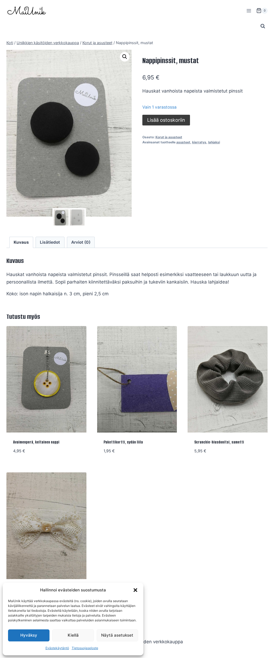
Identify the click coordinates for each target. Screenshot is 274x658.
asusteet (183, 142)
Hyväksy (28, 635)
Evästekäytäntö (57, 648)
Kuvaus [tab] (21, 242)
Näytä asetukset (117, 635)
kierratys (199, 142)
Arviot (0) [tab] (80, 242)
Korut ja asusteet (168, 137)
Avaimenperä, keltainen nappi (36, 442)
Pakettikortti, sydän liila (123, 442)
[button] (135, 590)
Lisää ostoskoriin (166, 120)
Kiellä (73, 635)
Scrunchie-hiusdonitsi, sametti (219, 442)
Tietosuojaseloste (85, 648)
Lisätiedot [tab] (50, 242)
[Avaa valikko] (249, 10)
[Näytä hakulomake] (263, 26)
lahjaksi (214, 142)
